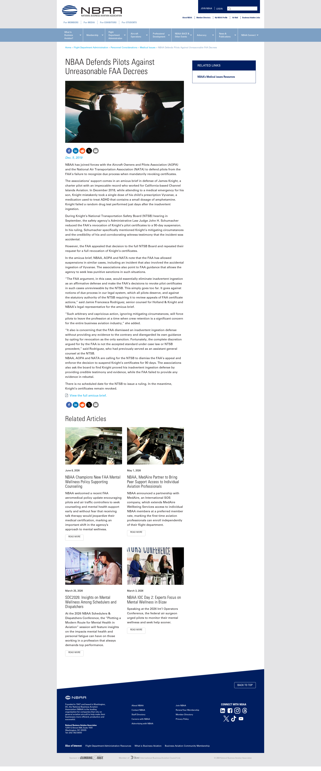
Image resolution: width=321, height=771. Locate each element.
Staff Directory (138, 714)
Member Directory (203, 17)
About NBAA (187, 17)
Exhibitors (110, 22)
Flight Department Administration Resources (108, 745)
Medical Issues (147, 47)
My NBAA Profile (221, 17)
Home (68, 47)
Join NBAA (206, 8)
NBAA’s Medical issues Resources (216, 76)
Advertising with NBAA (142, 723)
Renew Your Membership (187, 710)
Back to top (245, 685)
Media (91, 22)
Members (73, 22)
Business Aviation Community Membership (187, 745)
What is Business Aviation (148, 745)
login (219, 8)
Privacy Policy (182, 719)
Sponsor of (74, 757)
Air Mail (235, 17)
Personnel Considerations (124, 47)
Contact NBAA (138, 710)
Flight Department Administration (91, 47)
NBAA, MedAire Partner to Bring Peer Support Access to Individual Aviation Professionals (153, 482)
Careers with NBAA (141, 719)
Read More (74, 536)
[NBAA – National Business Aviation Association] (92, 11)
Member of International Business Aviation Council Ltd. (150, 757)
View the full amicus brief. (88, 395)
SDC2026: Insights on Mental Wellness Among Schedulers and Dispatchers (90, 602)
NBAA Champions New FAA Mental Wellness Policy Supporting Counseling (93, 482)
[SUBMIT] (230, 8)
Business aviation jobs (251, 17)
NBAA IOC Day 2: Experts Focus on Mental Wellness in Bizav (154, 599)
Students (131, 22)
